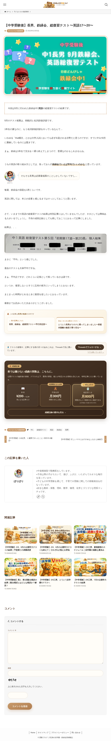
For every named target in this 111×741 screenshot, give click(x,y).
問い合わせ (76, 733)
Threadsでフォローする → (89, 347)
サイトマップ (43, 733)
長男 (66, 430)
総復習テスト (42, 430)
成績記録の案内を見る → (55, 412)
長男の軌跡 (22, 314)
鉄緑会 (59, 430)
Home (33, 733)
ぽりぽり (19, 481)
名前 (9, 668)
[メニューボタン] (4, 4)
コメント (12, 630)
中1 (32, 430)
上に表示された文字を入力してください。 (26, 686)
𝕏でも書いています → (96, 352)
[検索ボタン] (106, 4)
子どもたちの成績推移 (15, 31)
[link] (38, 496)
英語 (51, 430)
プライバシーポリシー (60, 733)
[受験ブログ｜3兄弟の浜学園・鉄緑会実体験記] (55, 4)
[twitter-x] (43, 496)
